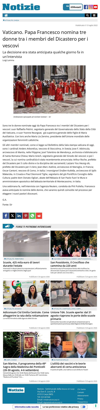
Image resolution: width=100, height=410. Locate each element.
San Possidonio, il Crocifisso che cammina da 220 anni (69, 264)
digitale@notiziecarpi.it (52, 402)
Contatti (80, 392)
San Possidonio (84, 259)
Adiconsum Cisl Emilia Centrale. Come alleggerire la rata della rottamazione (26, 314)
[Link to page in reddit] (39, 216)
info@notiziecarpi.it (51, 400)
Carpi (78, 309)
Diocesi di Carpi (68, 389)
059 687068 (45, 397)
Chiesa (14, 360)
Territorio (19, 259)
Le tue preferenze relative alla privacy (61, 407)
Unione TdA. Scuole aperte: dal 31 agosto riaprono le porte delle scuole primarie (72, 316)
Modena (18, 309)
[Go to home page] (6, 15)
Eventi (74, 259)
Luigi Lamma (8, 60)
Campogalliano (68, 309)
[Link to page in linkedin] (19, 216)
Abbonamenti (83, 395)
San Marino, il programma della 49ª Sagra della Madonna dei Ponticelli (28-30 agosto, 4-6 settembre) (24, 367)
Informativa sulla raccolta (27, 407)
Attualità (10, 259)
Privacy (80, 399)
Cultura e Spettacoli (62, 259)
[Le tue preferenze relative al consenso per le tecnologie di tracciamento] (95, 405)
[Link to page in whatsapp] (32, 216)
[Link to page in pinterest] (26, 216)
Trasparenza (82, 402)
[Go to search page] (87, 15)
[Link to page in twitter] (12, 216)
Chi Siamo (81, 389)
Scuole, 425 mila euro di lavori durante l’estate (21, 264)
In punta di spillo (61, 360)
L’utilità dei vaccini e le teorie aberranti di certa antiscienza (68, 365)
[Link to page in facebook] (6, 216)
